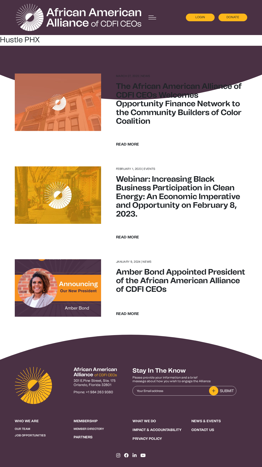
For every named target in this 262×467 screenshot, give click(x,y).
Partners (83, 437)
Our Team (22, 429)
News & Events (206, 421)
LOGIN (200, 17)
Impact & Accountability (157, 430)
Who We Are (27, 421)
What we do (144, 421)
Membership (86, 421)
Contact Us (202, 430)
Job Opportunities (30, 435)
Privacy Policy (147, 439)
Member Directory (89, 429)
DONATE (233, 17)
